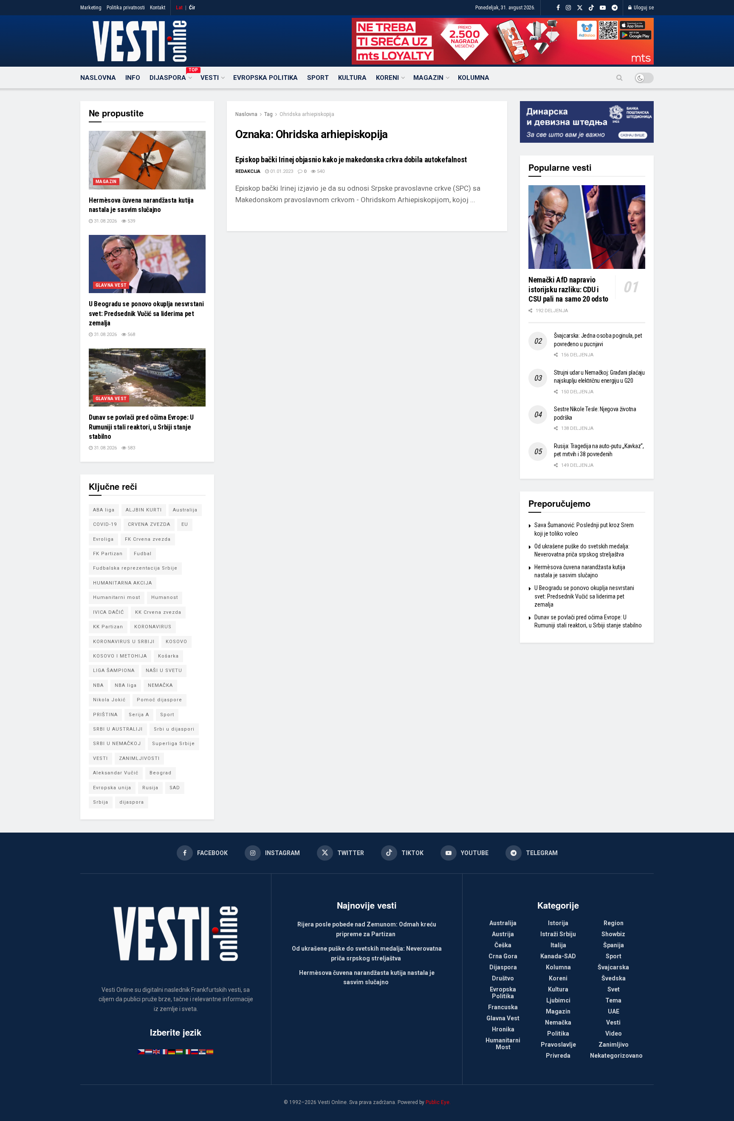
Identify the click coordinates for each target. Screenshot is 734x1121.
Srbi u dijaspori (174, 729)
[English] (157, 1051)
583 (130, 448)
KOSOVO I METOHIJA (120, 656)
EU (184, 524)
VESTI (100, 758)
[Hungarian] (180, 1051)
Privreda (558, 1055)
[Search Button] (619, 77)
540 (320, 171)
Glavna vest (111, 285)
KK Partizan (108, 627)
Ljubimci (558, 1000)
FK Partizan (108, 553)
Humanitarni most (116, 597)
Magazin (428, 78)
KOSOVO (176, 641)
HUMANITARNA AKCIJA (122, 583)
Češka (502, 945)
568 (130, 334)
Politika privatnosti (126, 8)
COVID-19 (105, 524)
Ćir (192, 7)
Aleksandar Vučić (115, 773)
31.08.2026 (105, 221)
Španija (613, 945)
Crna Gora (502, 956)
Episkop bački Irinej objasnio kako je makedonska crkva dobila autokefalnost (351, 159)
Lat (179, 7)
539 (130, 221)
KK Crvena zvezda (158, 612)
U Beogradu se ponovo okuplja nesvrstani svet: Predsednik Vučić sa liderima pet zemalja (146, 313)
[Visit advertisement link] (503, 41)
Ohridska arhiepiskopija (306, 114)
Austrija (503, 934)
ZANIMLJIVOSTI (139, 758)
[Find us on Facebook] (558, 8)
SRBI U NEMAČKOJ (117, 743)
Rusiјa (150, 788)
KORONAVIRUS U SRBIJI (124, 641)
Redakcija (247, 171)
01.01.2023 (281, 171)
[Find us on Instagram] (568, 8)
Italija (558, 945)
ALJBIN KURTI (144, 510)
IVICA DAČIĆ (108, 612)
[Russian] (195, 1051)
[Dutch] (149, 1051)
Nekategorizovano (616, 1055)
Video (613, 1033)
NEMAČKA (160, 685)
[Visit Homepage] (139, 41)
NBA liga (126, 685)
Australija (185, 510)
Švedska (613, 978)
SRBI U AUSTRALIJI (118, 729)
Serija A (139, 714)
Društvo (503, 978)
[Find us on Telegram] (615, 8)
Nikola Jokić (109, 700)
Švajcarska (613, 967)
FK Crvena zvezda (148, 539)
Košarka (168, 656)
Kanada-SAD (558, 956)
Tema (613, 1000)
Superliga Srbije (173, 743)
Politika (558, 1033)
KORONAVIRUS (153, 627)
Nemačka (558, 1022)
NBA (98, 685)
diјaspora (131, 802)
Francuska (503, 1007)
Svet (613, 989)
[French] (164, 1051)
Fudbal (143, 553)
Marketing (91, 8)
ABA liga (104, 510)
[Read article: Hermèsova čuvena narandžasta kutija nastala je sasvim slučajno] (147, 160)
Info (132, 78)
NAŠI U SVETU (164, 670)
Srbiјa (100, 802)
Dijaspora (170, 76)
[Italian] (187, 1051)
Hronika (503, 1029)
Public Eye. (438, 1102)
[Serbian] (202, 1051)
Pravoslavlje (558, 1044)
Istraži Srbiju (558, 934)
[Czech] (141, 1051)
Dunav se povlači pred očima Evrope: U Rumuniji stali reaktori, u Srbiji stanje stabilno (141, 426)
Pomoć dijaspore (159, 700)
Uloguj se (643, 8)
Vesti (209, 78)
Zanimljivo (613, 1044)
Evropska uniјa (112, 788)
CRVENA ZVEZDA (149, 524)
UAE (613, 1011)
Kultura (352, 78)
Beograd (161, 773)
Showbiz (613, 934)
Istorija (558, 923)
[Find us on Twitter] (580, 8)
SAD (174, 788)
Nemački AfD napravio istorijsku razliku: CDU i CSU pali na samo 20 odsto (568, 289)
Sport (318, 78)
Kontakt (157, 8)
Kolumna (473, 78)
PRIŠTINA (105, 714)
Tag (268, 114)
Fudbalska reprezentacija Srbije (135, 568)
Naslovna (98, 78)
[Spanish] (210, 1051)
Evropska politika (265, 78)
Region (614, 923)
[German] (172, 1051)
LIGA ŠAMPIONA (114, 670)
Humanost (164, 597)
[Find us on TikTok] (591, 8)
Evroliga (103, 539)
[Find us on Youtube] (603, 8)
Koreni (387, 78)
